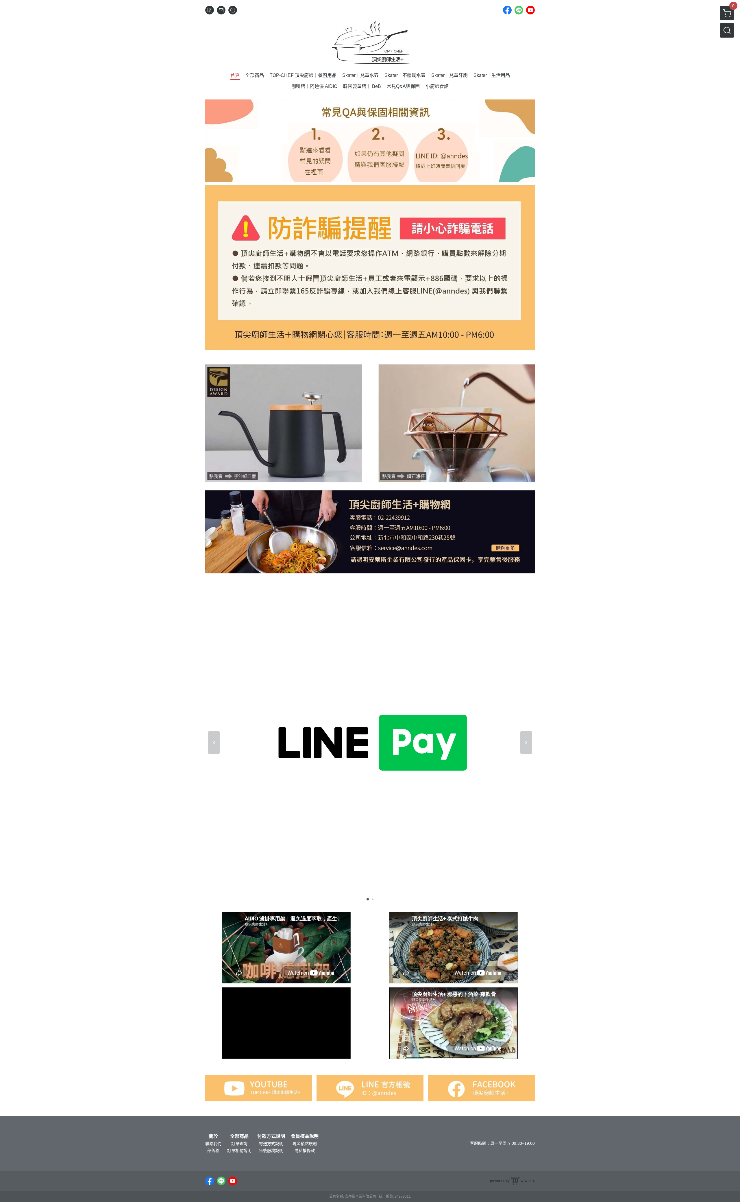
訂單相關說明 (239, 1151)
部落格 (213, 1151)
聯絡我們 (213, 1144)
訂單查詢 (239, 1144)
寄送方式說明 (271, 1144)
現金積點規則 (305, 1144)
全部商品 (239, 1136)
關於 (213, 1136)
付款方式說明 (271, 1136)
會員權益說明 (305, 1136)
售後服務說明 (271, 1151)
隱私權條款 (305, 1151)
